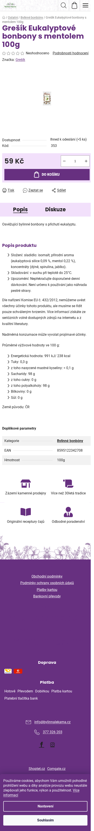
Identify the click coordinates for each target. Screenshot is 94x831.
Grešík (20, 60)
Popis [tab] (20, 209)
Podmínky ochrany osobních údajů (47, 583)
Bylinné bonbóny (70, 441)
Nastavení (45, 806)
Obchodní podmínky (47, 576)
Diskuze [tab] (55, 209)
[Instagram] (52, 745)
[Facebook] (42, 745)
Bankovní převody (47, 596)
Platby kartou (47, 590)
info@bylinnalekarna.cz (52, 722)
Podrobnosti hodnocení (71, 53)
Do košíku (51, 174)
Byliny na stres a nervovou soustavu (47, 630)
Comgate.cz (56, 769)
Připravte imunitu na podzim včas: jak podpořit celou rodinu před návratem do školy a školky (47, 618)
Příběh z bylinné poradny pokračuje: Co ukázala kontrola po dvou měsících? (47, 642)
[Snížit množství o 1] (64, 161)
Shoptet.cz (37, 769)
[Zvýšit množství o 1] (86, 161)
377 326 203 (52, 732)
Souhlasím (45, 820)
